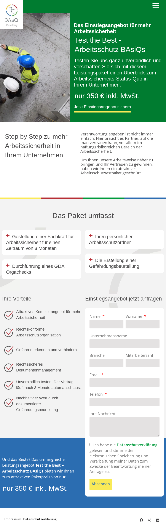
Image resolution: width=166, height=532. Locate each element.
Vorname (134, 316)
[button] (155, 5)
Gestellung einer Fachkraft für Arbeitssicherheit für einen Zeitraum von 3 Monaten (40, 242)
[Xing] (149, 520)
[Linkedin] (158, 520)
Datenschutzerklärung (137, 444)
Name (95, 316)
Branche (97, 355)
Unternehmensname (108, 336)
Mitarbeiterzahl (139, 355)
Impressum (12, 519)
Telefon (96, 394)
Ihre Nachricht (102, 413)
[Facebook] (141, 520)
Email (95, 375)
